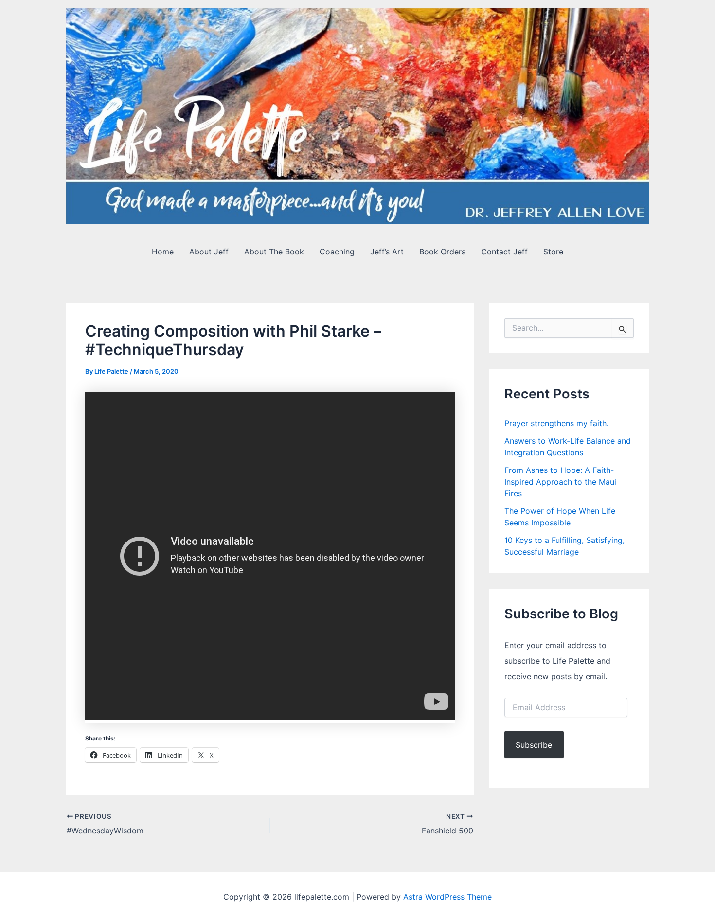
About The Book (274, 251)
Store (553, 251)
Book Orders (442, 251)
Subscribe (534, 745)
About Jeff (209, 251)
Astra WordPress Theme (447, 897)
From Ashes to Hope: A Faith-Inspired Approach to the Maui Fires (560, 481)
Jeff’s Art (387, 251)
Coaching (337, 251)
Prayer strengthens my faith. (556, 423)
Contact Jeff (504, 251)
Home (163, 251)
